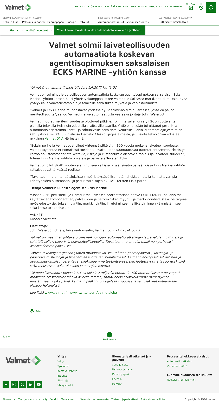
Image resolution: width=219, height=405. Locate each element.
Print (39, 311)
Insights (62, 375)
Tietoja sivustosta (29, 399)
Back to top (109, 339)
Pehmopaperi (120, 374)
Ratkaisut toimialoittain (181, 379)
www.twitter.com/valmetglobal (93, 292)
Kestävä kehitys (67, 370)
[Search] (211, 7)
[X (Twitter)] (22, 384)
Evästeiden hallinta (153, 399)
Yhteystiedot (65, 385)
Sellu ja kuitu (120, 364)
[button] (12, 30)
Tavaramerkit (69, 399)
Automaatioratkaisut (179, 361)
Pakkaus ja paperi (123, 369)
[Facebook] (6, 384)
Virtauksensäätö (177, 366)
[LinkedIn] (30, 384)
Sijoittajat (63, 380)
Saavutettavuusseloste (94, 399)
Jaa (5, 336)
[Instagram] (14, 384)
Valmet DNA (54, 138)
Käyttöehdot (50, 399)
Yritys (61, 361)
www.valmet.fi (56, 292)
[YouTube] (38, 384)
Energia (117, 378)
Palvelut (117, 383)
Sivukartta (9, 399)
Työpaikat (63, 366)
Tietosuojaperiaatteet (124, 399)
